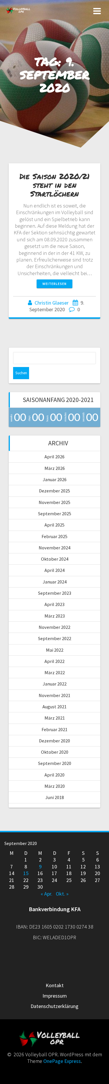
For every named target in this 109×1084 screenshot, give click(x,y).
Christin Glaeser (52, 302)
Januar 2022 (55, 684)
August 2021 (54, 706)
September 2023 (54, 593)
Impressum (54, 995)
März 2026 (54, 468)
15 (25, 873)
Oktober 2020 (54, 752)
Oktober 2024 (54, 559)
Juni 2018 (54, 797)
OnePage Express (62, 1061)
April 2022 (54, 661)
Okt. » (62, 893)
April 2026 (54, 456)
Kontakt (55, 985)
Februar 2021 (54, 729)
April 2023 (54, 604)
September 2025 (54, 513)
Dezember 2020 (54, 741)
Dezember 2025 (54, 491)
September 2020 (54, 763)
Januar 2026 (55, 479)
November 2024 (54, 548)
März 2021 (54, 718)
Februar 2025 (54, 536)
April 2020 (54, 775)
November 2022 (54, 627)
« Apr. (46, 893)
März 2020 (54, 786)
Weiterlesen (54, 283)
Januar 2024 (55, 582)
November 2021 (54, 695)
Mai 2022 (54, 650)
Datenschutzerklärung (54, 1006)
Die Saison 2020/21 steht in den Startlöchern (54, 185)
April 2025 (54, 525)
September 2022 (54, 638)
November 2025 (54, 502)
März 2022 (54, 672)
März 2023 (54, 616)
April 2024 (54, 570)
